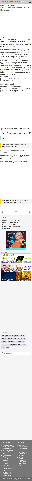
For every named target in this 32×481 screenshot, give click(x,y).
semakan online (17, 344)
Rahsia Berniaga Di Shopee (10, 222)
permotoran (4, 344)
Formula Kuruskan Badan (9, 224)
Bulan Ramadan (25, 36)
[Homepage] (16, 212)
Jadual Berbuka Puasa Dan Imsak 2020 (16, 79)
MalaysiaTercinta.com (14, 478)
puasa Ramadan (14, 44)
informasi (9, 338)
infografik (4, 338)
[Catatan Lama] (29, 212)
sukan (3, 347)
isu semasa (16, 338)
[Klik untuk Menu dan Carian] (30, 1)
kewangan (4, 341)
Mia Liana (21, 445)
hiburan (22, 335)
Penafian (16, 479)
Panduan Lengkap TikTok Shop (11, 220)
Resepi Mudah (6, 228)
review (10, 344)
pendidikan (11, 341)
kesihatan (23, 338)
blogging (8, 335)
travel (7, 347)
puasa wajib (3, 69)
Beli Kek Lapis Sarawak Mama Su (23, 448)
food (13, 335)
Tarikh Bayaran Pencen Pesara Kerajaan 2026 (7, 474)
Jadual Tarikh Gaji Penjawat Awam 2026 (8, 452)
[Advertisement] (16, 23)
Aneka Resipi (23, 452)
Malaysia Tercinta (21, 458)
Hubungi (21, 478)
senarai (24, 344)
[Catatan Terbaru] (2, 212)
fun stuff (17, 335)
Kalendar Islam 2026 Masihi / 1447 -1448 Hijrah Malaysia (8, 447)
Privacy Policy (27, 478)
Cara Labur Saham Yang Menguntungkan (13, 226)
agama (3, 335)
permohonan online (19, 341)
